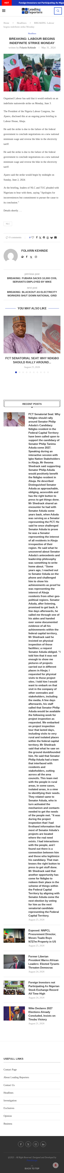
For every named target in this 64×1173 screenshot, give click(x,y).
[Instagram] (36, 1144)
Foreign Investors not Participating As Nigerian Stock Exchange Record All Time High (43, 988)
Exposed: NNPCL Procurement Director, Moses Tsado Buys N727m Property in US (42, 936)
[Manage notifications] (55, 1165)
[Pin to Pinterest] (44, 237)
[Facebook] (21, 1144)
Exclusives (9, 1108)
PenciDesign (32, 1160)
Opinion (8, 1116)
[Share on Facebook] (37, 237)
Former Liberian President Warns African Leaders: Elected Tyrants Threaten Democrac (43, 962)
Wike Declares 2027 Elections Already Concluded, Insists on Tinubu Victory (41, 1014)
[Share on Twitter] (40, 237)
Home (6, 23)
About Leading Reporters (16, 1077)
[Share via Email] (55, 237)
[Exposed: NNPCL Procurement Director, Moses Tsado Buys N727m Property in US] (14, 936)
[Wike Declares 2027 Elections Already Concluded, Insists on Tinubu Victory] (14, 1013)
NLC (8, 224)
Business (8, 1123)
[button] (14, 3)
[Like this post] (32, 237)
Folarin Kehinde (28, 47)
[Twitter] (28, 1144)
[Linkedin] (43, 1144)
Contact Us (9, 1085)
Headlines (21, 23)
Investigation (10, 1100)
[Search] (58, 11)
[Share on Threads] (47, 237)
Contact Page (10, 1069)
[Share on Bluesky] (51, 237)
